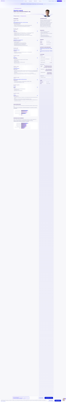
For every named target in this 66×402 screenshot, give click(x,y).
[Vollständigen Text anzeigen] (26, 102)
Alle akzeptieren (58, 400)
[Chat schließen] (65, 398)
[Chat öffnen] (63, 399)
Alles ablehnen (51, 400)
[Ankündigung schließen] (44, 4)
